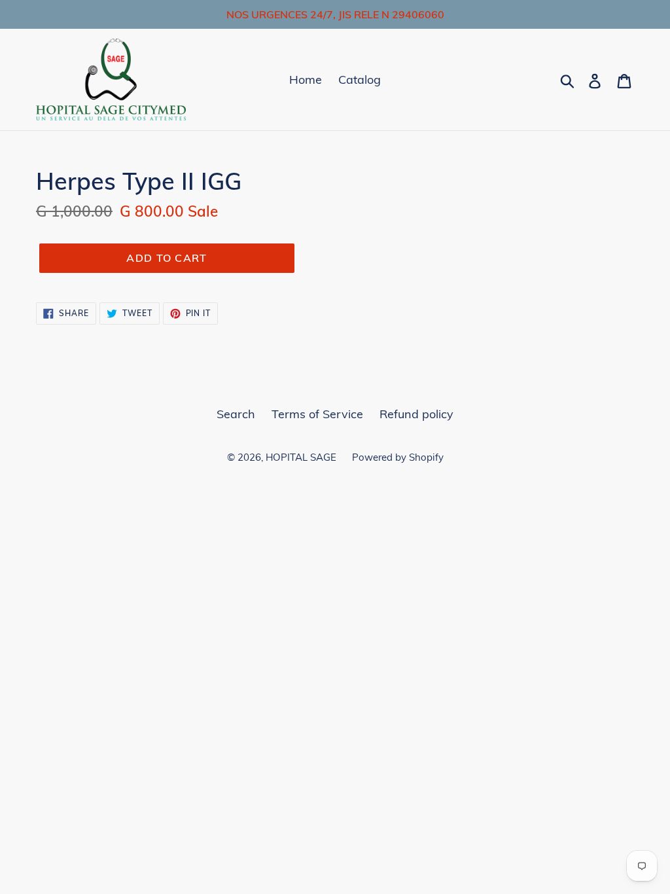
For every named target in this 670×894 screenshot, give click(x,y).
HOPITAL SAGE (302, 457)
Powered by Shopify (398, 457)
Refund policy (416, 413)
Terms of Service (317, 413)
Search (236, 413)
